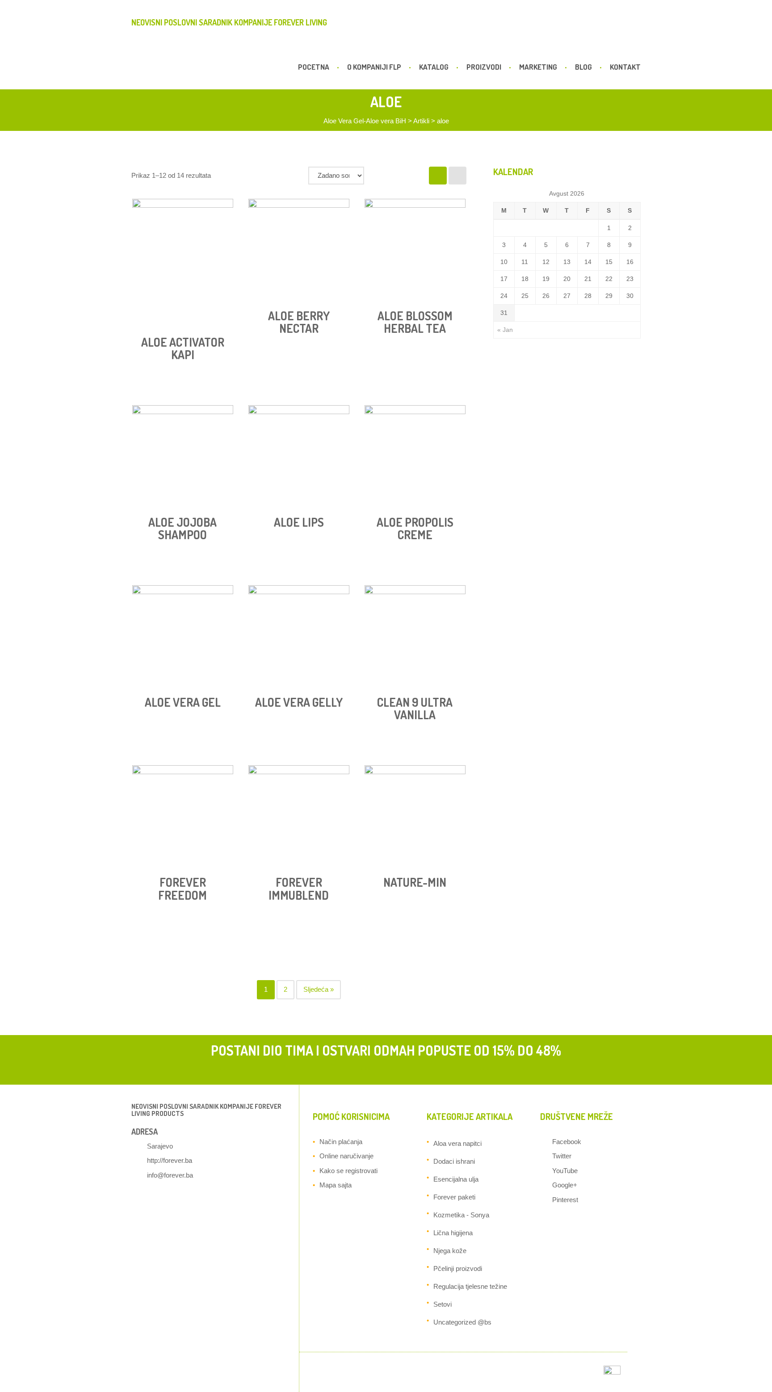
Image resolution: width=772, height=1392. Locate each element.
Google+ (564, 1185)
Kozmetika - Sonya (461, 1215)
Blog (583, 66)
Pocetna (313, 66)
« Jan (505, 329)
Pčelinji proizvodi (457, 1268)
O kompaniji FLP (374, 66)
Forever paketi (454, 1197)
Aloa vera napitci (457, 1143)
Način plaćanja (340, 1141)
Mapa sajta (335, 1185)
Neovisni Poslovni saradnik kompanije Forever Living (229, 22)
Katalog (434, 66)
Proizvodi (483, 66)
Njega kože (449, 1250)
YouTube (565, 1170)
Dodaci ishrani (454, 1161)
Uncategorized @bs (462, 1322)
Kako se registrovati (348, 1170)
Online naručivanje (346, 1156)
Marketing (538, 66)
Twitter (561, 1156)
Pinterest (565, 1199)
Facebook (566, 1141)
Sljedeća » (318, 989)
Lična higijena (453, 1233)
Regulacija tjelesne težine (470, 1286)
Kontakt (625, 66)
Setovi (442, 1304)
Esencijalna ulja (455, 1179)
